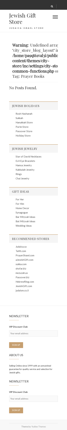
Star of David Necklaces (28, 156)
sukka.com (21, 264)
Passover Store (24, 131)
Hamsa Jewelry (24, 165)
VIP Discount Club (18, 326)
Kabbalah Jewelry (25, 169)
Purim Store (22, 126)
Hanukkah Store (24, 122)
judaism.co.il (22, 290)
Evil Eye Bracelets (25, 160)
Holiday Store (23, 135)
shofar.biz (21, 268)
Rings (19, 174)
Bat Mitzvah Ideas (25, 221)
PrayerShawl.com (25, 255)
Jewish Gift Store (22, 18)
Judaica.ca (21, 246)
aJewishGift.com (24, 259)
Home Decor (22, 208)
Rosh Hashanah (24, 113)
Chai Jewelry (22, 178)
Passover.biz (22, 277)
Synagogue (22, 212)
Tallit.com (21, 250)
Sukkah (19, 118)
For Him (20, 203)
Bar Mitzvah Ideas (25, 216)
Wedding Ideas (24, 225)
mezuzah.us (22, 272)
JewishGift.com (24, 286)
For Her (20, 199)
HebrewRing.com (25, 281)
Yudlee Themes (38, 426)
